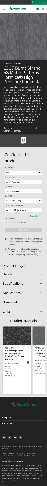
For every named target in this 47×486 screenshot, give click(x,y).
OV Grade (9, 187)
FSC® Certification (14, 205)
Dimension (10, 177)
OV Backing (10, 196)
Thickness (10, 168)
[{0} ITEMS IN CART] (42, 9)
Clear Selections (36, 216)
